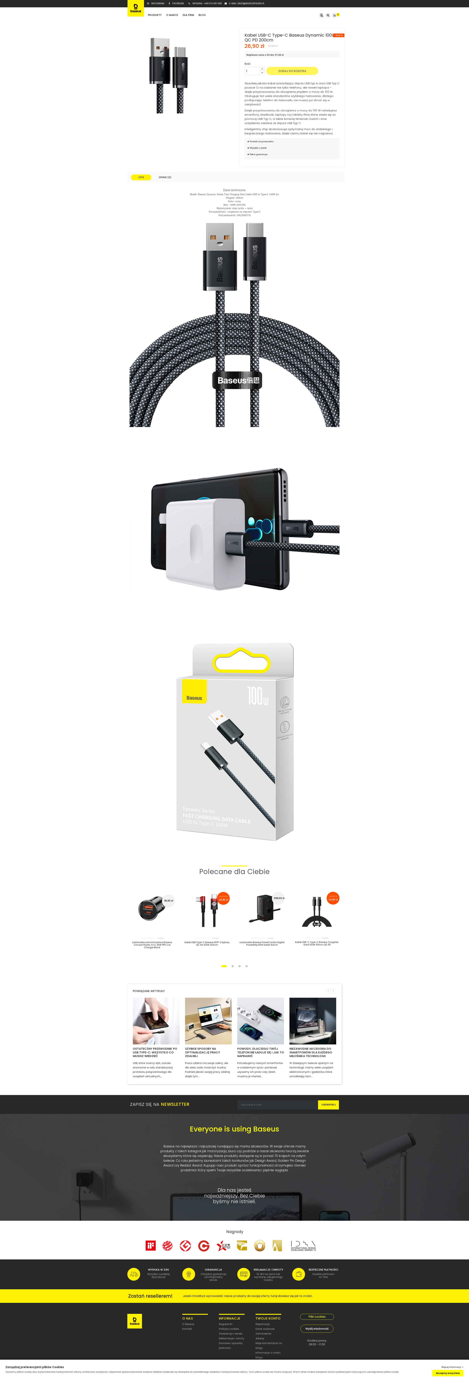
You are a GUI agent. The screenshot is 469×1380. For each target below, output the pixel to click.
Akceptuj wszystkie (448, 1373)
